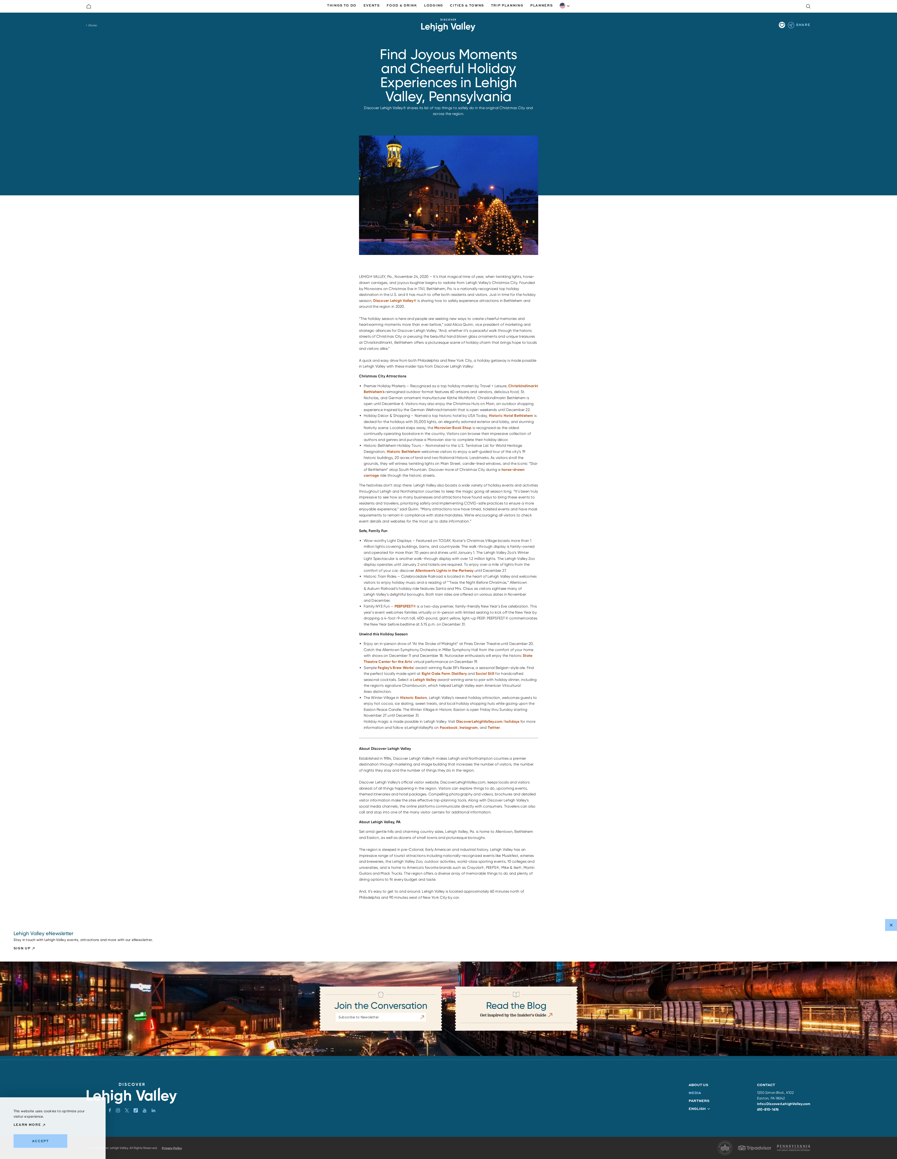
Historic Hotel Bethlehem (511, 415)
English (565, 5)
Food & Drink (402, 5)
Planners (541, 5)
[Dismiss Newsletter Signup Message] (891, 925)
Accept (40, 1141)
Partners (699, 1100)
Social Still (485, 673)
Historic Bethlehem (404, 451)
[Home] (89, 6)
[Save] (782, 25)
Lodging (433, 5)
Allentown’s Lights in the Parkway (444, 570)
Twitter (494, 727)
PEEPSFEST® (405, 606)
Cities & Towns (467, 5)
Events (371, 5)
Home (92, 25)
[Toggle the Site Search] (808, 6)
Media (695, 1092)
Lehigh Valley (424, 679)
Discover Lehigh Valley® (394, 300)
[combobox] (565, 5)
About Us (698, 1084)
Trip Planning (507, 5)
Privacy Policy (172, 1148)
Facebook (449, 727)
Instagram (468, 727)
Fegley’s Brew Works (395, 667)
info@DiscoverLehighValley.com (784, 1104)
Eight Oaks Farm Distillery (444, 673)
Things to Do (341, 5)
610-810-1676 (768, 1109)
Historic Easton (413, 697)
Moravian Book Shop (452, 428)
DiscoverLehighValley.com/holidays (488, 721)
